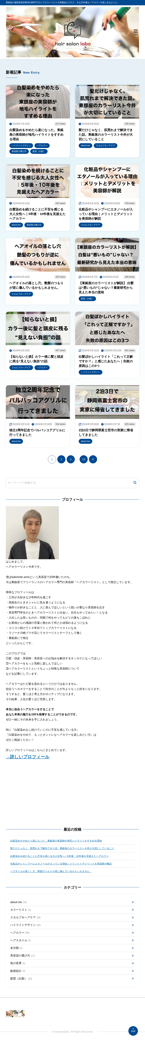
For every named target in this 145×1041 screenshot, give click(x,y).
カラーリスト (20, 909)
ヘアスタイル (20, 940)
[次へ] (93, 459)
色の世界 (17, 963)
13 (83, 459)
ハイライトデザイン (25, 924)
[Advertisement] (72, 793)
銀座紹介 (17, 970)
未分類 (16, 947)
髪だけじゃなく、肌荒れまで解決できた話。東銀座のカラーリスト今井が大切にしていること (62, 848)
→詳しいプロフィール (28, 756)
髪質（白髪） (21, 978)
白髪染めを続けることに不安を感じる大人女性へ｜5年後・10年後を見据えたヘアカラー (59, 856)
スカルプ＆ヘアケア (25, 917)
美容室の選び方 (22, 955)
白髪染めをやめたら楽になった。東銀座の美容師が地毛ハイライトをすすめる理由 (56, 840)
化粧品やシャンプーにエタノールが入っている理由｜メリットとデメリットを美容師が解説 (61, 863)
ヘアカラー (19, 932)
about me (18, 902)
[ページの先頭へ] (133, 1031)
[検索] (135, 483)
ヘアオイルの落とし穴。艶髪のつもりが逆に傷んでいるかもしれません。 (51, 871)
